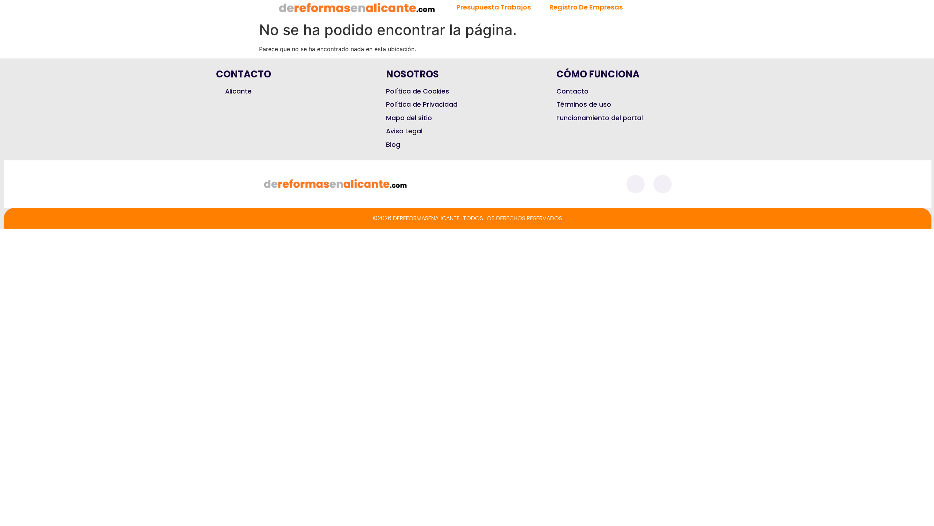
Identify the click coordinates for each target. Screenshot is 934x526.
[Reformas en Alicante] (356, 8)
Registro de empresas (586, 7)
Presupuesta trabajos (493, 7)
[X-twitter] (662, 184)
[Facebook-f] (635, 184)
